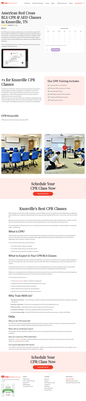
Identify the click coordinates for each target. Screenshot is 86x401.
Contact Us (47, 384)
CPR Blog (46, 386)
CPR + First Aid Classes (29, 381)
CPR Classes (27, 3)
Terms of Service (48, 388)
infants (21, 281)
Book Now (55, 49)
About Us (46, 379)
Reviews (46, 381)
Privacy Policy (48, 390)
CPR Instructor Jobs (62, 3)
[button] (9, 25)
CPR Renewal (26, 384)
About (52, 3)
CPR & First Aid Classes (37, 3)
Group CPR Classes (28, 386)
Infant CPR (26, 382)
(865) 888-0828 (78, 3)
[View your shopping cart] (83, 3)
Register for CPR (43, 193)
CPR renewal (18, 339)
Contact (71, 3)
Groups (47, 3)
